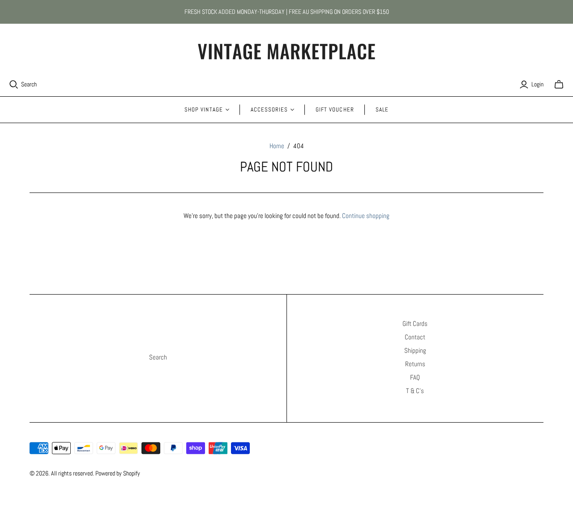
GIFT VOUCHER (335, 109)
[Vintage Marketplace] (286, 52)
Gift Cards (415, 323)
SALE (382, 109)
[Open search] (13, 84)
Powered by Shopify (117, 473)
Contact (415, 337)
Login (537, 84)
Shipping (415, 350)
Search (29, 84)
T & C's (415, 390)
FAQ (415, 377)
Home (276, 145)
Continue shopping (365, 215)
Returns (415, 363)
